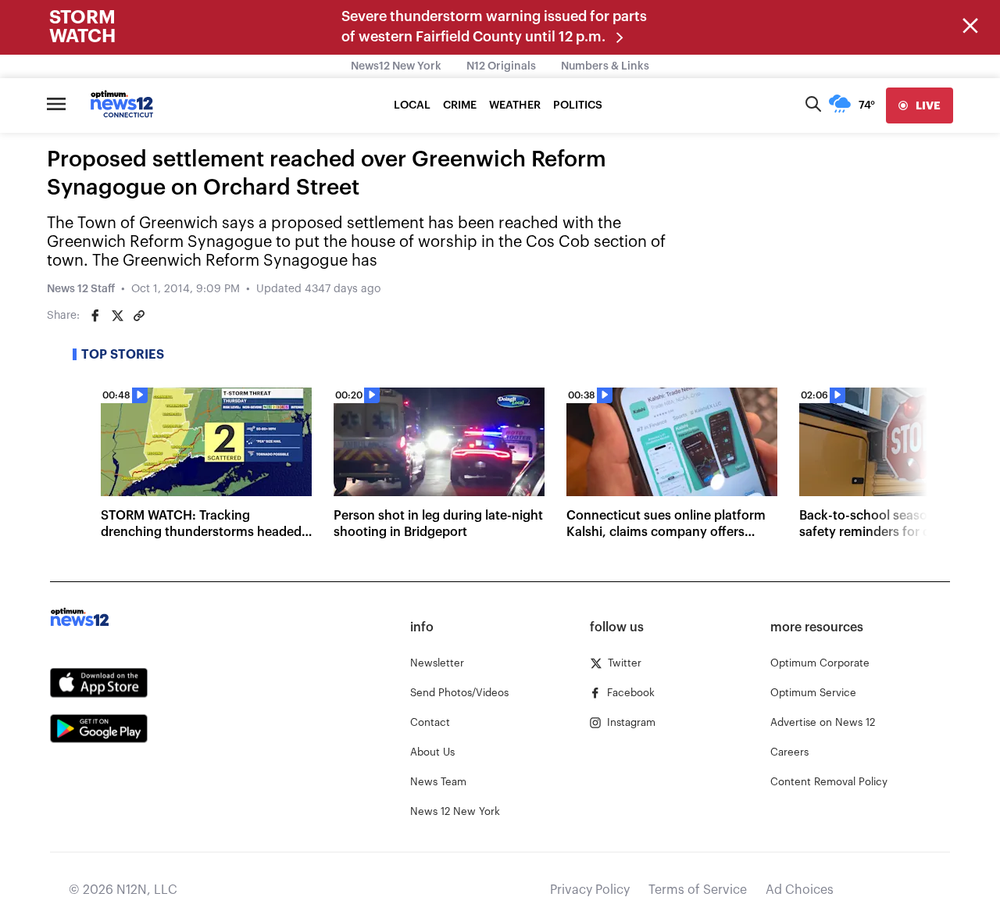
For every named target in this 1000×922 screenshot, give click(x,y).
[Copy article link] (139, 315)
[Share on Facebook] (95, 315)
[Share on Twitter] (117, 315)
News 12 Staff (81, 289)
